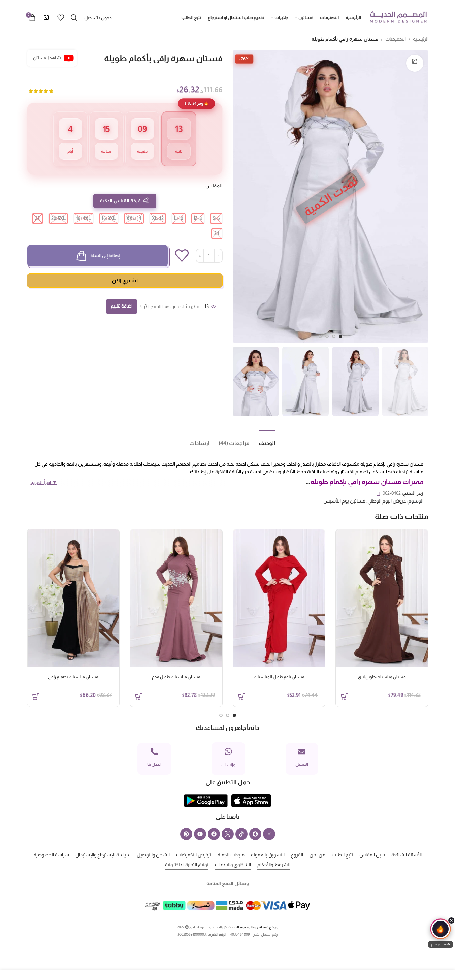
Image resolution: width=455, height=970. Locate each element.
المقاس (214, 185)
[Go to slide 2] (333, 336)
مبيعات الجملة (231, 855)
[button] (440, 933)
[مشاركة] (414, 63)
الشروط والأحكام (273, 864)
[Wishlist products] (60, 17)
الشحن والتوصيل (153, 855)
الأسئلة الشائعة (406, 855)
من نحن (317, 855)
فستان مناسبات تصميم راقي (73, 677)
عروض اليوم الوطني (386, 501)
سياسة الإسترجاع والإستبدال (102, 855)
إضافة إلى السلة (105, 255)
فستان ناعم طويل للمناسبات (279, 677)
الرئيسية (420, 39)
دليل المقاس (372, 855)
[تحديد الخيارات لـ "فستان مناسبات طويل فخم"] (138, 696)
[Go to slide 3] (327, 336)
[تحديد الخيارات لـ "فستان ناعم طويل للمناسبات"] (241, 696)
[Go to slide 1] (340, 336)
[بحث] (74, 17)
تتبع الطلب (342, 855)
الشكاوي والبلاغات (233, 864)
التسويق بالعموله (268, 855)
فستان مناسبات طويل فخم (176, 677)
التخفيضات (395, 39)
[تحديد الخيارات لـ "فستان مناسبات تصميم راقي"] (35, 696)
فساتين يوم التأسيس (344, 501)
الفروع (297, 855)
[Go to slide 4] (320, 336)
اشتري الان (125, 280)
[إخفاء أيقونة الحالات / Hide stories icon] (451, 920)
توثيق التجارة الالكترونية (186, 864)
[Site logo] (398, 17)
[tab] (262, 440)
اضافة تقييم (121, 306)
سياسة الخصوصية (51, 855)
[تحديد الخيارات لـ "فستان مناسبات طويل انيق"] (344, 696)
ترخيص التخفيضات (193, 855)
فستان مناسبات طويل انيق (382, 677)
